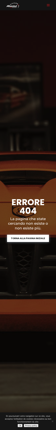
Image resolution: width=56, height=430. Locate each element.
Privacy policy (31, 425)
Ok (20, 425)
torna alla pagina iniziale (28, 238)
